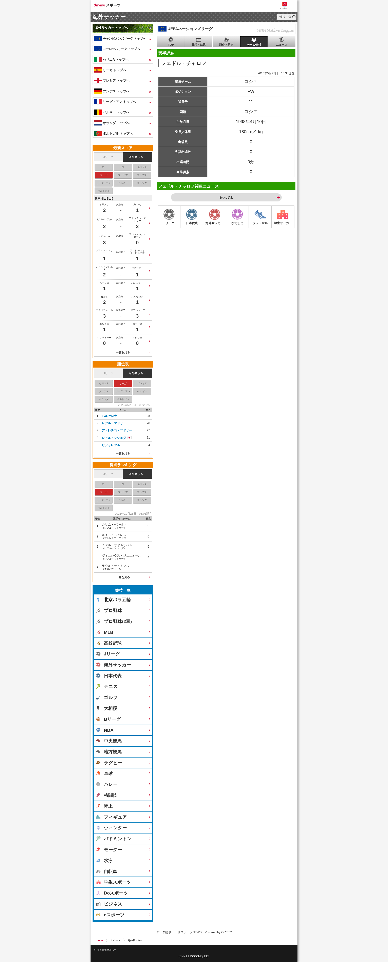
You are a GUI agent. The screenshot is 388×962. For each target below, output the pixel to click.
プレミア (123, 175)
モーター (113, 849)
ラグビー (113, 762)
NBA (109, 730)
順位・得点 (226, 44)
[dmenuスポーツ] (108, 5)
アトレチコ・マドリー (117, 430)
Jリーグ (108, 157)
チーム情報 (254, 44)
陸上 (108, 806)
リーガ (103, 175)
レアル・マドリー (114, 423)
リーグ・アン (103, 183)
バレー (111, 784)
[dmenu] (98, 940)
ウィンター (115, 827)
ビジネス (113, 903)
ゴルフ (111, 697)
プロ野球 (113, 610)
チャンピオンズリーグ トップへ (124, 38)
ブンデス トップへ (116, 91)
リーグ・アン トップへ (119, 101)
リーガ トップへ (114, 70)
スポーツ (115, 940)
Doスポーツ (116, 893)
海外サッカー (109, 17)
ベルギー (123, 183)
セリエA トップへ (116, 59)
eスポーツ (114, 914)
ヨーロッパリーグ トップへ (121, 49)
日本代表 (113, 675)
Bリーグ (112, 719)
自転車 (110, 871)
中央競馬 (113, 740)
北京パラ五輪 (117, 599)
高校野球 (113, 643)
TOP (171, 44)
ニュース (281, 44)
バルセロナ (109, 415)
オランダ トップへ (116, 123)
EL (122, 167)
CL (103, 167)
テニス (111, 686)
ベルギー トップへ (116, 112)
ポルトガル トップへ (118, 133)
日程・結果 (199, 44)
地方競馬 (113, 751)
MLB (108, 632)
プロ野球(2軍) (118, 621)
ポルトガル (104, 191)
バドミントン (118, 838)
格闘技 (110, 795)
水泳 (108, 860)
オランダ (142, 183)
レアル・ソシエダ (114, 437)
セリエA (142, 167)
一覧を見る (123, 352)
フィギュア (115, 817)
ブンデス (142, 175)
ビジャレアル (111, 445)
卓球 (108, 773)
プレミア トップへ (116, 80)
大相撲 (110, 708)
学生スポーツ (117, 882)
